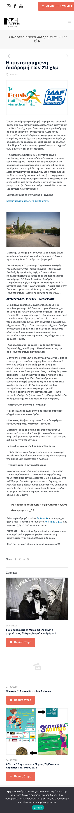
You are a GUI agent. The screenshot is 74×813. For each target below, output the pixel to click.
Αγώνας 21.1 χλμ (53, 521)
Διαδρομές (42, 518)
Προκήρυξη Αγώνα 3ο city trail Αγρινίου (28, 691)
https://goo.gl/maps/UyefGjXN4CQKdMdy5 (27, 201)
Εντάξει (38, 807)
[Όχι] (69, 800)
